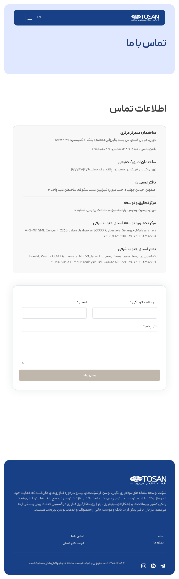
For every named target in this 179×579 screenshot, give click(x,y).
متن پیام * (150, 326)
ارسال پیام (89, 375)
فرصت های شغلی (73, 543)
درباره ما (158, 542)
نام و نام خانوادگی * (143, 303)
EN (39, 17)
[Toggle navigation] (30, 17)
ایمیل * (82, 303)
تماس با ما (77, 536)
